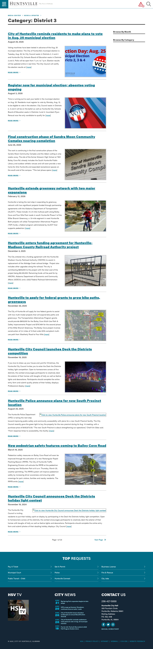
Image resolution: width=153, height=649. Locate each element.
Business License (108, 566)
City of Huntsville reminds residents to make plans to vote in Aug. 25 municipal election (55, 35)
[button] (141, 4)
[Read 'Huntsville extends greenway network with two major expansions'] (85, 216)
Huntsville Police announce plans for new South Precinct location (54, 402)
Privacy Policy (92, 641)
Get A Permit (60, 566)
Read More (13, 72)
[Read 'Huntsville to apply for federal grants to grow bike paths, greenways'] (85, 325)
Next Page (99, 539)
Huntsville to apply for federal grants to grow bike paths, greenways (54, 299)
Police (57, 572)
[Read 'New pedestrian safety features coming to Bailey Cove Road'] (85, 469)
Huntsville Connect (62, 578)
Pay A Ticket (13, 566)
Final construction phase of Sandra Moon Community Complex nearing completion (51, 138)
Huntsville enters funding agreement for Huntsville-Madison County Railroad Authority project (50, 244)
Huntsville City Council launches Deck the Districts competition (50, 350)
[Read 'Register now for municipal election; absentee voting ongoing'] (85, 113)
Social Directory (110, 629)
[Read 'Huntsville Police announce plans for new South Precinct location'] (72, 415)
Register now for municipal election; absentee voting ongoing (51, 86)
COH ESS (123, 641)
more (29, 67)
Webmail (114, 641)
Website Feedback (137, 641)
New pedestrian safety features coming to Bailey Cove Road (57, 445)
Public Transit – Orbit (16, 578)
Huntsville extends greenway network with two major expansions (51, 190)
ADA (81, 641)
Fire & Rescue (107, 572)
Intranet (105, 641)
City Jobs (105, 578)
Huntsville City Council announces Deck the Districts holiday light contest (51, 498)
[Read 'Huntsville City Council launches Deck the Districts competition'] (85, 377)
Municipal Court (14, 572)
